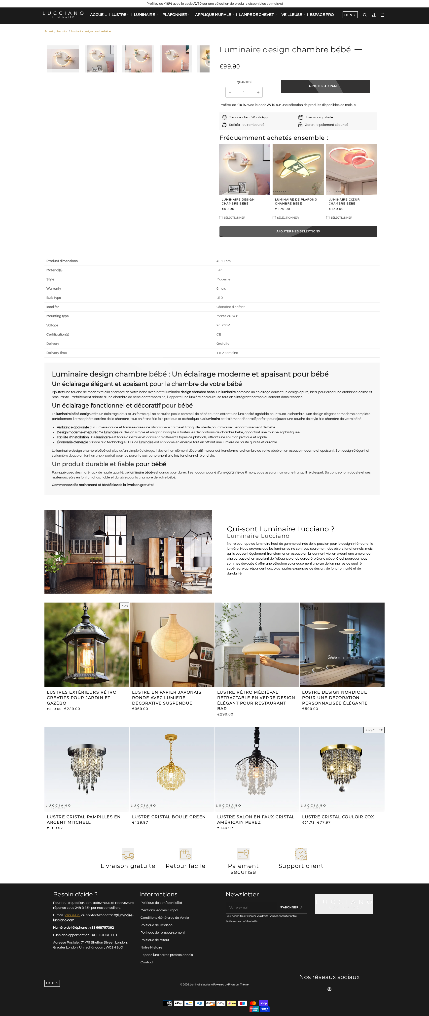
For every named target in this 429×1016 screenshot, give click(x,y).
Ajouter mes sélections (298, 231)
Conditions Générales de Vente (165, 917)
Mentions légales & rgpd (159, 910)
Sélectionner (234, 217)
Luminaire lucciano (201, 984)
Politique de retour (155, 940)
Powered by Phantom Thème (231, 984)
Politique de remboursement (163, 932)
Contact (147, 962)
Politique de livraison (157, 925)
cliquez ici (72, 915)
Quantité (244, 82)
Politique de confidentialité (161, 903)
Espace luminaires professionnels (167, 955)
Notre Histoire (151, 947)
